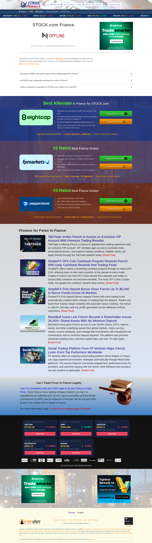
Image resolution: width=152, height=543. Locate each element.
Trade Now (40, 434)
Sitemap (95, 520)
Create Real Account (114, 113)
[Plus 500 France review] (24, 461)
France (23, 12)
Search (89, 520)
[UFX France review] (67, 461)
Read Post (92, 539)
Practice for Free (114, 121)
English (40, 12)
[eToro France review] (84, 461)
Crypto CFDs (98, 4)
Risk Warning (78, 520)
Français (71, 513)
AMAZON (108, 16)
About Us (57, 520)
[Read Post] (109, 255)
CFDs (64, 4)
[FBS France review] (42, 461)
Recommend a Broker (115, 4)
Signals (79, 4)
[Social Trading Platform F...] (32, 362)
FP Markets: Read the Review (48, 176)
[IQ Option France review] (92, 461)
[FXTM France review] (118, 461)
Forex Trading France (30, 64)
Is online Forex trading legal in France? (70, 408)
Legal (84, 520)
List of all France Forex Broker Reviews (76, 466)
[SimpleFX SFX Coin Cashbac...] (32, 275)
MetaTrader (56, 4)
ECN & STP (88, 4)
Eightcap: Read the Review (49, 134)
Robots (72, 4)
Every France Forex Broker (106, 134)
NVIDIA (28, 16)
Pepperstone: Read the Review (47, 217)
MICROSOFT (137, 16)
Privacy (70, 520)
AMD (81, 16)
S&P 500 (55, 16)
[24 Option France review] (109, 461)
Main (31, 12)
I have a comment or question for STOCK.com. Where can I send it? (76, 87)
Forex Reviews (52, 12)
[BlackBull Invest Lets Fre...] (32, 331)
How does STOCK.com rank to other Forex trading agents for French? (76, 73)
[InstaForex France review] (50, 461)
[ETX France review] (101, 461)
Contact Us (64, 520)
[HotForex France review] (75, 461)
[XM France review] (33, 461)
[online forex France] (30, 7)
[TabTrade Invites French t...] (32, 251)
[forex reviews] (30, 524)
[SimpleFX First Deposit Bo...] (32, 303)
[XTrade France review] (58, 461)
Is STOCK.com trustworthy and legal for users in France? (76, 80)
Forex (48, 4)
